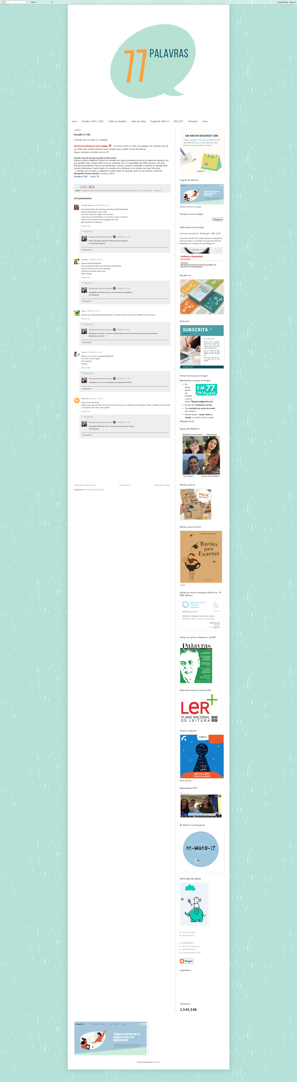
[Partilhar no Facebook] (90, 186)
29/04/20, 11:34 (123, 378)
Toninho (84, 259)
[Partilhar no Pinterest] (93, 186)
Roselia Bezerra (88, 205)
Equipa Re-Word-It (160, 121)
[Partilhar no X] (87, 186)
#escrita (129, 190)
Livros (205, 121)
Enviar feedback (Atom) (94, 489)
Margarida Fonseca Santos (100, 237)
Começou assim (189, 932)
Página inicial (125, 485)
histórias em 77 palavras (152, 190)
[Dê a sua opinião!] (84, 186)
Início (74, 121)
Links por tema (138, 121)
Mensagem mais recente (85, 485)
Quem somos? (188, 935)
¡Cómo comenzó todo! (191, 952)
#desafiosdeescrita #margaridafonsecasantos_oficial (108, 190)
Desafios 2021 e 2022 (92, 121)
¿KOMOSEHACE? (188, 949)
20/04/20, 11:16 (123, 237)
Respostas (88, 231)
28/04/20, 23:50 (95, 352)
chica (83, 311)
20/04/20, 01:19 (102, 205)
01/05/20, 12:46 (123, 422)
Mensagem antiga (162, 485)
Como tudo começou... (191, 946)
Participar (192, 121)
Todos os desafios (117, 121)
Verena (84, 352)
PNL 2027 (178, 121)
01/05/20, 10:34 (96, 398)
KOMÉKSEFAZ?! (188, 943)
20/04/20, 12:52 (93, 311)
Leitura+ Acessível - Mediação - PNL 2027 (200, 233)
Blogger (156, 1062)
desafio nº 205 (138, 190)
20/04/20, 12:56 (123, 329)
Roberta (84, 398)
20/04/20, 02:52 (96, 259)
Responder (85, 226)
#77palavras (85, 190)
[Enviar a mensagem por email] (81, 186)
